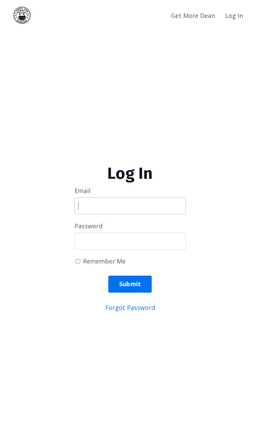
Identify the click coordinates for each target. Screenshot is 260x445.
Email (82, 191)
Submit (130, 284)
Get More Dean (193, 16)
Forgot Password (130, 307)
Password (88, 226)
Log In (234, 16)
